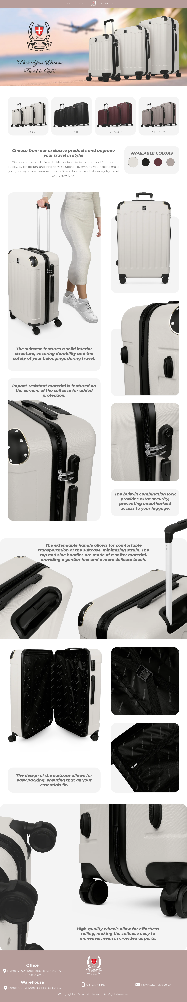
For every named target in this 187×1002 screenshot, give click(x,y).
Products (82, 4)
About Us (105, 4)
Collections (71, 4)
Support (115, 4)
